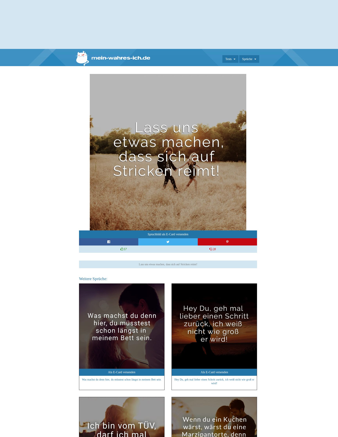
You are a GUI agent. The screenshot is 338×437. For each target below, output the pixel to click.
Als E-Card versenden (121, 372)
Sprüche (247, 59)
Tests (228, 59)
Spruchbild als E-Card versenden (168, 234)
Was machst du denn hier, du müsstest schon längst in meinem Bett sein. (122, 379)
